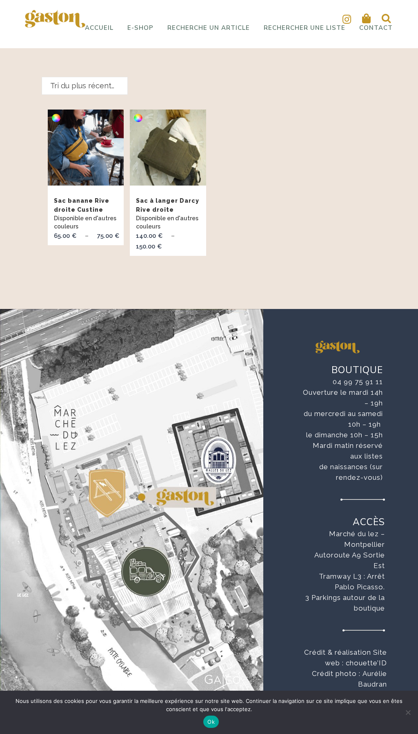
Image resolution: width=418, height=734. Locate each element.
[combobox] (85, 86)
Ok (211, 721)
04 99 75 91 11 (358, 382)
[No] (408, 712)
